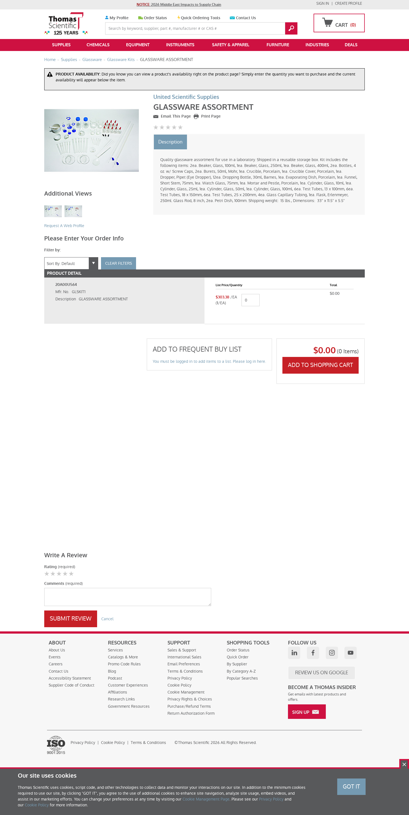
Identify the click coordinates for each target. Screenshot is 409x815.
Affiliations (117, 692)
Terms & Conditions (185, 671)
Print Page (210, 116)
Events (55, 657)
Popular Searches (242, 678)
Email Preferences (183, 664)
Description (170, 141)
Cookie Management (185, 692)
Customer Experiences (128, 685)
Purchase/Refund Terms (189, 706)
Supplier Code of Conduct (71, 685)
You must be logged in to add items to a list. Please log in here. (209, 361)
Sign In (322, 3)
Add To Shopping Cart (320, 365)
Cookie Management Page (206, 799)
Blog (112, 671)
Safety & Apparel (230, 45)
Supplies (61, 45)
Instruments (180, 45)
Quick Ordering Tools (200, 18)
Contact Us (246, 18)
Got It (351, 786)
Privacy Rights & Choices (189, 699)
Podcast (115, 678)
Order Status (155, 18)
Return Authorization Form (191, 713)
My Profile (119, 18)
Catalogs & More (123, 657)
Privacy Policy (179, 678)
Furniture (278, 45)
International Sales (184, 657)
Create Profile (348, 3)
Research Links (121, 699)
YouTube (350, 653)
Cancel (107, 619)
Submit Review (71, 618)
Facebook (313, 653)
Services (115, 650)
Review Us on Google (321, 672)
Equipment (137, 45)
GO (291, 28)
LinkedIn (294, 653)
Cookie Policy (179, 685)
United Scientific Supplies (186, 97)
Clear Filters (118, 263)
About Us (57, 650)
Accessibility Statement (70, 678)
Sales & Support (181, 650)
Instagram (332, 653)
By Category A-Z (241, 671)
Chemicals (98, 45)
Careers (56, 664)
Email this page (175, 116)
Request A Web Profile (64, 225)
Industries (317, 45)
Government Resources (129, 706)
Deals (351, 45)
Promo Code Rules (124, 664)
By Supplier (237, 664)
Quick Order (237, 657)
